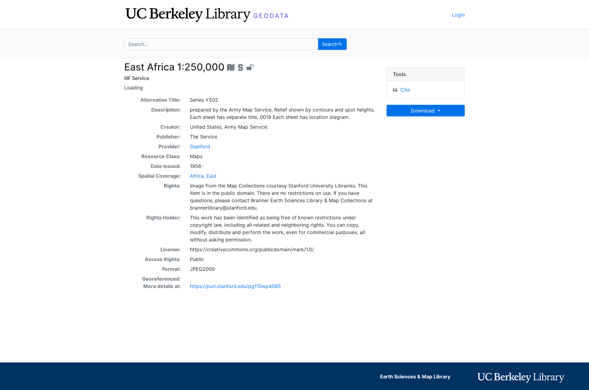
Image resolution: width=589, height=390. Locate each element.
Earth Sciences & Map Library (415, 376)
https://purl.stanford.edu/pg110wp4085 (235, 286)
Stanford (200, 146)
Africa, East (203, 176)
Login (458, 15)
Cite (405, 90)
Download (423, 111)
